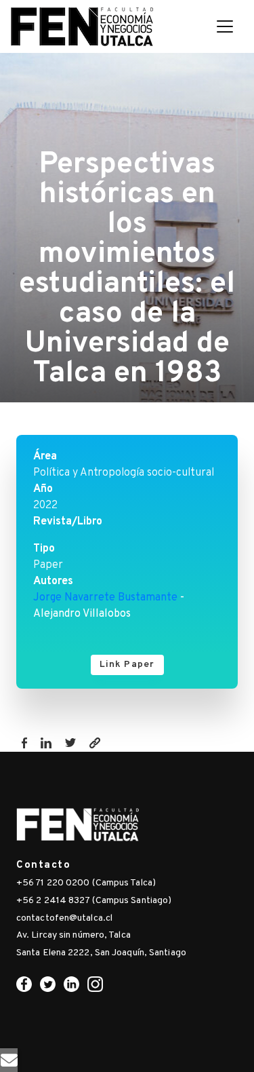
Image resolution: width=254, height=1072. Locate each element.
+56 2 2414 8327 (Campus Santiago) (93, 900)
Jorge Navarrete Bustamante (105, 598)
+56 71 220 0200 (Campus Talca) (86, 883)
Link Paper (127, 664)
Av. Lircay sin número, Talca (73, 935)
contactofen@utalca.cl (64, 918)
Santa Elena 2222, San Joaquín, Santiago (101, 953)
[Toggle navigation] (225, 26)
